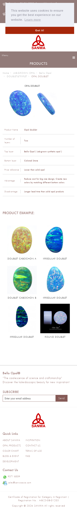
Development (11, 461)
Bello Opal (45, 72)
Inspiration (33, 440)
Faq (28, 456)
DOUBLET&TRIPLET (17, 76)
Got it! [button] (39, 30)
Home (6, 72)
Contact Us (33, 445)
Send (61, 398)
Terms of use (34, 451)
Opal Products (12, 445)
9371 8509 (14, 476)
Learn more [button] (33, 19)
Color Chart (11, 451)
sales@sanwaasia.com (19, 482)
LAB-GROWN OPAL (24, 72)
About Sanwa (11, 440)
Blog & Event (11, 456)
